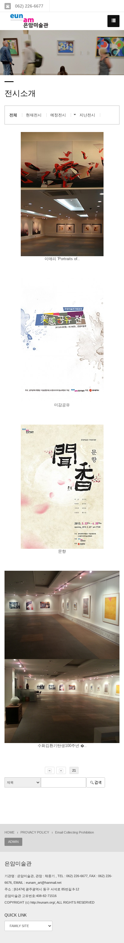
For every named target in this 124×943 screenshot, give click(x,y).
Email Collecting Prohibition (74, 832)
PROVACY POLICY (34, 832)
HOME (9, 832)
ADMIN (13, 841)
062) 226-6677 (28, 6)
